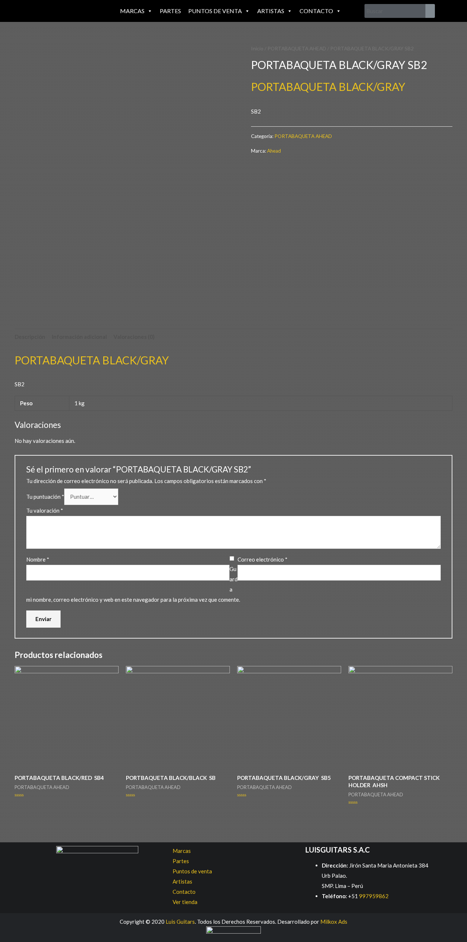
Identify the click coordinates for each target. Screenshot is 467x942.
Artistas (270, 10)
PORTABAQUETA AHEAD (296, 48)
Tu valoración (44, 510)
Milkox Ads (333, 921)
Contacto (316, 10)
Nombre (37, 559)
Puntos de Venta (215, 10)
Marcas (132, 10)
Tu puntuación (45, 496)
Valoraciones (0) (134, 336)
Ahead (274, 151)
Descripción (30, 336)
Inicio (257, 48)
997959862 (373, 896)
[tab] (30, 337)
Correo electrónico (262, 559)
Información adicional (79, 336)
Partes (170, 10)
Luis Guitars (180, 921)
